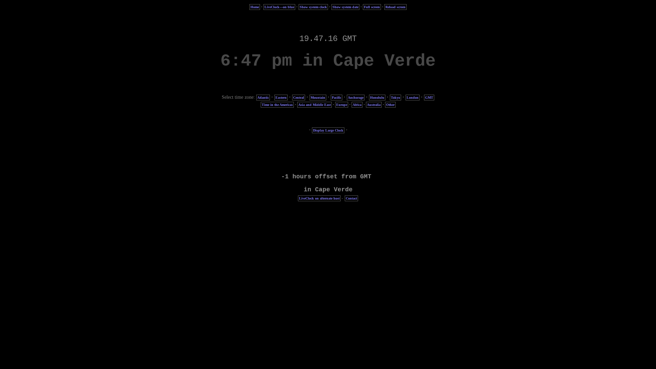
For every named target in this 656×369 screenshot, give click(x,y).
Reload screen (395, 7)
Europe (341, 105)
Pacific (336, 97)
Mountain (318, 97)
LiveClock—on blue (279, 7)
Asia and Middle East (314, 105)
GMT (429, 97)
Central (298, 97)
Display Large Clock (328, 130)
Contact (351, 198)
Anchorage (356, 97)
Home (254, 7)
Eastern (281, 97)
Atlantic (263, 97)
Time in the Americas (277, 105)
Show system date (345, 7)
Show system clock (313, 7)
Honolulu (377, 97)
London (413, 97)
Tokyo (395, 97)
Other (390, 105)
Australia (374, 105)
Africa (357, 105)
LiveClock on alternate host (319, 198)
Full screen (372, 7)
